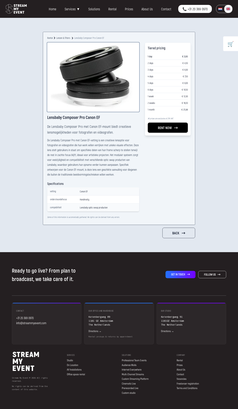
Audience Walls (129, 365)
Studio (70, 360)
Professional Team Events (134, 360)
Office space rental (76, 374)
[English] (228, 9)
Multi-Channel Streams (133, 374)
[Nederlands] (220, 9)
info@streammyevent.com (31, 323)
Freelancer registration (188, 383)
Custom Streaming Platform (135, 378)
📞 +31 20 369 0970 (195, 9)
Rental (112, 9)
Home (52, 9)
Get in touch (178, 274)
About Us (147, 9)
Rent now (165, 128)
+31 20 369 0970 (25, 318)
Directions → (95, 331)
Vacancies (181, 378)
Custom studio (129, 392)
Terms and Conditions (187, 388)
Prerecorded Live (130, 388)
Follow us (210, 274)
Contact (166, 9)
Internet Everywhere (131, 369)
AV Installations (74, 369)
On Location (72, 365)
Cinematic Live (129, 383)
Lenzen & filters (63, 37)
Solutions (94, 9)
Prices (129, 9)
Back (175, 233)
